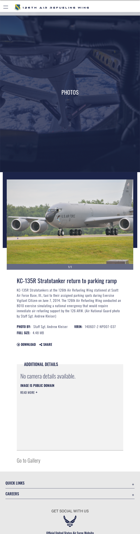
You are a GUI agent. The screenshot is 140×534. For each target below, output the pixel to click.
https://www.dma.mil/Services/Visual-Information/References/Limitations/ (63, 420)
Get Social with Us (70, 511)
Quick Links (14, 483)
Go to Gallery (28, 460)
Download (28, 344)
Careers (12, 493)
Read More (28, 392)
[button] (6, 7)
